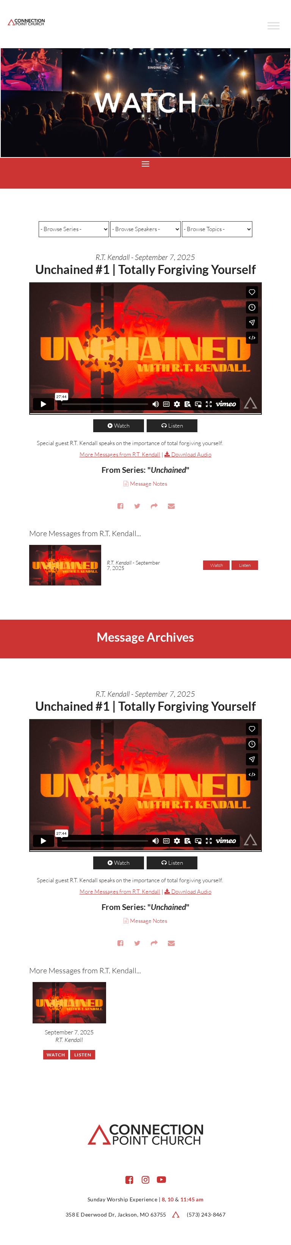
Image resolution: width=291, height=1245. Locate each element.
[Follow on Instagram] (145, 1179)
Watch (122, 425)
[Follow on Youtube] (161, 1179)
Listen (175, 425)
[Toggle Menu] (274, 25)
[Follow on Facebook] (129, 1179)
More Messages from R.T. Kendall (120, 454)
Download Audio (191, 454)
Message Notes (148, 483)
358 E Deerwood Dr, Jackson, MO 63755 (116, 1214)
